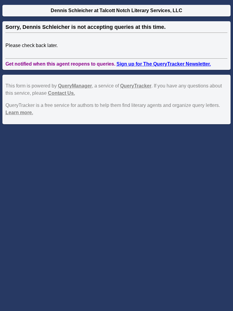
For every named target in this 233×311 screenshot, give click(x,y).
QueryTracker (135, 85)
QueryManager (75, 85)
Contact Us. (61, 93)
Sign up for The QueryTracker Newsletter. (163, 64)
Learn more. (19, 112)
